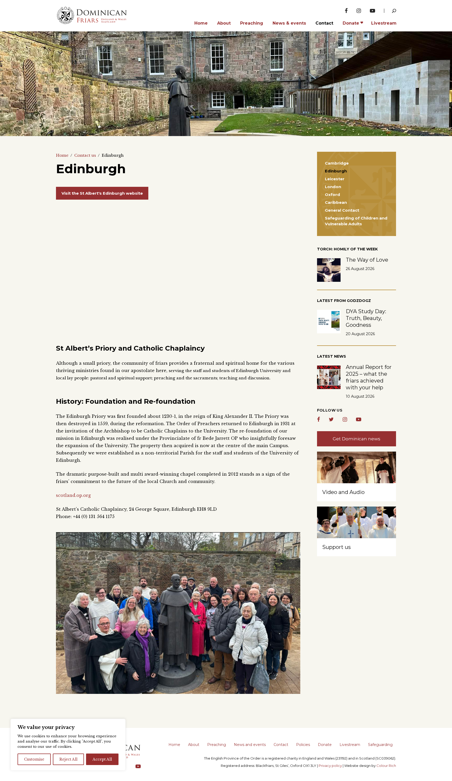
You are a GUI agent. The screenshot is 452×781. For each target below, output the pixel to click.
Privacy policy (330, 765)
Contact (281, 744)
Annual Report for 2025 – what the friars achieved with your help (369, 377)
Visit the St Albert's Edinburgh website (102, 193)
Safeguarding (380, 744)
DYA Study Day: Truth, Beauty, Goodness (366, 318)
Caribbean (336, 202)
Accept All (102, 759)
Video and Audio (343, 492)
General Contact (342, 210)
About (193, 744)
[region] (68, 745)
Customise (34, 759)
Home (62, 155)
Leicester (334, 178)
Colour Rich (386, 765)
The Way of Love (367, 260)
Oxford (332, 194)
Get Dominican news (356, 438)
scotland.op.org (73, 495)
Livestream (350, 744)
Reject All (68, 759)
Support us (336, 547)
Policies (303, 744)
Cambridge (337, 163)
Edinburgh (336, 170)
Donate (325, 744)
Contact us (85, 155)
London (333, 186)
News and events (250, 744)
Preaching (216, 744)
